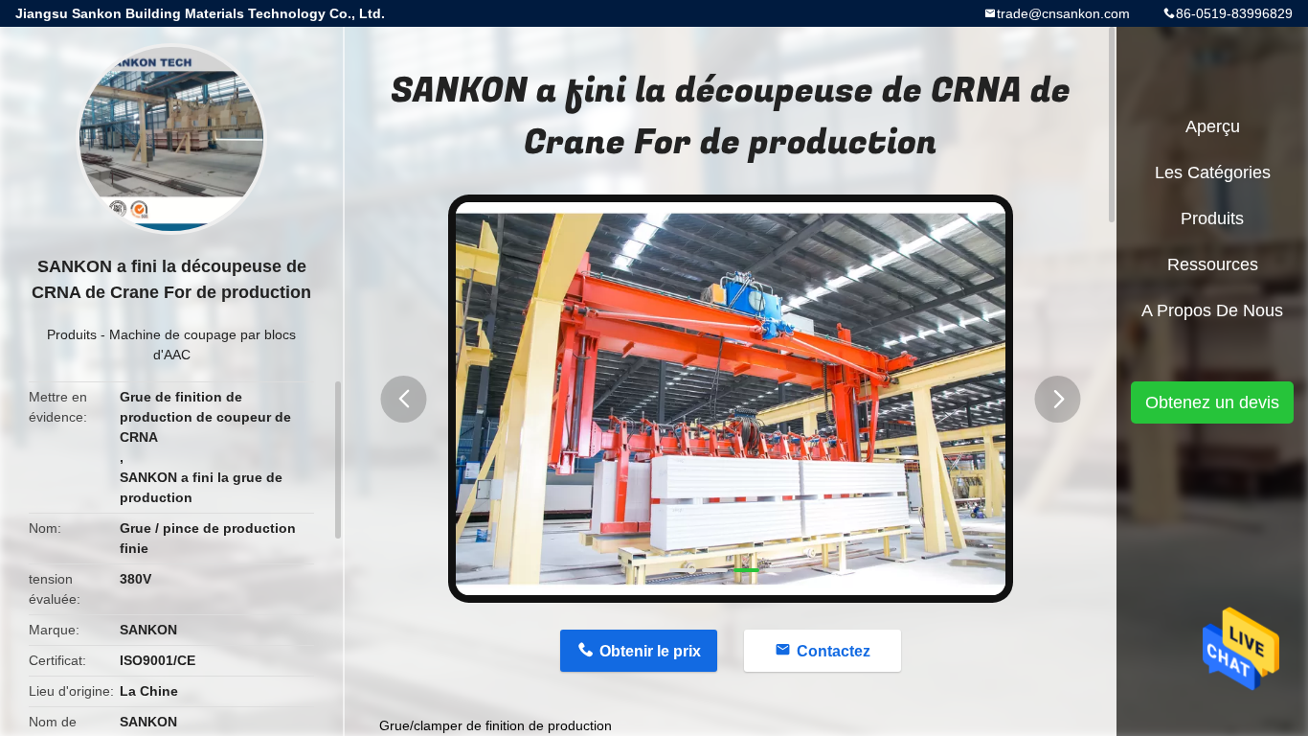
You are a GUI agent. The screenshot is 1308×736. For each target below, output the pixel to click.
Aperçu (1212, 126)
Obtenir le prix (650, 651)
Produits (72, 334)
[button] (404, 399)
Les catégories (1213, 172)
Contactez (833, 651)
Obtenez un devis (1212, 402)
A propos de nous (1212, 310)
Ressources (1212, 264)
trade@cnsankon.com (1063, 13)
